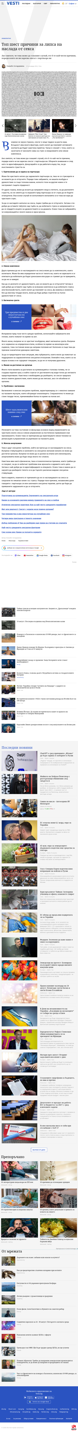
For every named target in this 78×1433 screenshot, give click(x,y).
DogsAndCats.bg (51, 1409)
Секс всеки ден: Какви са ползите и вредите (21, 532)
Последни (26, 3)
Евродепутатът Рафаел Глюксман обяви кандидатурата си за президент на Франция (55, 1034)
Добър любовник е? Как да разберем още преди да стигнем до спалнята (34, 523)
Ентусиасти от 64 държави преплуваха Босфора (36, 1283)
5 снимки (15, 321)
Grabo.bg (36, 1412)
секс (4, 541)
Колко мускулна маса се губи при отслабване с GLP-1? (55, 1126)
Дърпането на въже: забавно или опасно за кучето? (38, 1257)
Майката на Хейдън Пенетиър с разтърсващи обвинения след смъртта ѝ (55, 778)
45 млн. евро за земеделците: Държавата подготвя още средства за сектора (57, 847)
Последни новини (17, 747)
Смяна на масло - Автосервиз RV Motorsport (55, 802)
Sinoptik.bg (26, 1412)
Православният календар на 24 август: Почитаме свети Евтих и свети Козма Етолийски (55, 988)
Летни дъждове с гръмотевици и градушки (35, 1296)
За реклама (17, 1418)
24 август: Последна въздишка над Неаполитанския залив (41, 621)
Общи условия (28, 1418)
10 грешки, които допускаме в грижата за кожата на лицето (57, 1211)
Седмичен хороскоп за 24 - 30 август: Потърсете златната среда (43, 1322)
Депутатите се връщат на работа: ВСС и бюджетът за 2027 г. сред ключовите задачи (55, 1104)
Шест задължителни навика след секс (16, 410)
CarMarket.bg (64, 1409)
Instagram (68, 555)
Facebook (56, 555)
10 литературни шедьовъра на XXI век (17, 1182)
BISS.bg (74, 1409)
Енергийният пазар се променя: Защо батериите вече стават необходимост (42, 661)
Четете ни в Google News (40, 1402)
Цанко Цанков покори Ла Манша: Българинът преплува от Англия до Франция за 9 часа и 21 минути (45, 648)
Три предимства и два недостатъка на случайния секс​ (26, 514)
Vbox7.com (12, 1409)
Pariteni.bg (45, 1412)
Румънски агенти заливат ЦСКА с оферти (34, 1335)
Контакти (69, 1418)
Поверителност (41, 1418)
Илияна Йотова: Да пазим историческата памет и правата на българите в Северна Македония (42, 713)
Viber (19, 555)
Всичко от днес (39, 1150)
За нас (8, 1418)
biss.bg (18, 664)
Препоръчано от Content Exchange (66, 1248)
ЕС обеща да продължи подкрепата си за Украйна (56, 916)
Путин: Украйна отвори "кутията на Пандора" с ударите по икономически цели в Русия (41, 687)
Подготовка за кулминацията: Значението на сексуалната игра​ (30, 495)
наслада (12, 541)
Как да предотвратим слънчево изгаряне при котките (39, 1270)
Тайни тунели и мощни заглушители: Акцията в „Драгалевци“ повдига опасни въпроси (46, 609)
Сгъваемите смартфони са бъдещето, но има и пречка (57, 1079)
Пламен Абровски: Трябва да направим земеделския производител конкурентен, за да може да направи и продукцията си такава (45, 1361)
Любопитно (55, 3)
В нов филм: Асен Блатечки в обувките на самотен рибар (40, 1309)
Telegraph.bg (63, 1412)
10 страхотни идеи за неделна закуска (17, 1210)
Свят (45, 3)
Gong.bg (21, 1409)
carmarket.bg (20, 677)
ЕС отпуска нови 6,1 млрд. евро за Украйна (55, 823)
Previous (3, 130)
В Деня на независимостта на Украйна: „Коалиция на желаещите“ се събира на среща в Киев (57, 1010)
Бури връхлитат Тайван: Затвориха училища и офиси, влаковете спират (57, 893)
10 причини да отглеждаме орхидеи (55, 1182)
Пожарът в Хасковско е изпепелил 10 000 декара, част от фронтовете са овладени (46, 635)
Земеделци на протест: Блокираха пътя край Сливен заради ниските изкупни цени (56, 964)
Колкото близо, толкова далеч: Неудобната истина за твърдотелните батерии (45, 674)
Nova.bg (41, 1409)
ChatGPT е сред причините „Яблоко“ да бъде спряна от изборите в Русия (56, 754)
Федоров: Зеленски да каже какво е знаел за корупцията (56, 940)
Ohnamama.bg (15, 1412)
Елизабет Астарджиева (15, 66)
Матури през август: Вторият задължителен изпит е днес (53, 1056)
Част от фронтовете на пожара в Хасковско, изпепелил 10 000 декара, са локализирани (46, 1374)
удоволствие (23, 541)
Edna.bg (54, 1412)
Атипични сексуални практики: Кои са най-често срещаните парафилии (34, 505)
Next (75, 130)
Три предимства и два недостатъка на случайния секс (16, 315)
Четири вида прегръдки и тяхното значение (21, 518)
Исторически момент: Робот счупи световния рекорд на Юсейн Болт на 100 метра (46, 700)
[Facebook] (39, 1421)
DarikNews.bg (31, 1409)
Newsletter (29, 555)
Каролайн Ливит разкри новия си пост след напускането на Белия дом (46, 724)
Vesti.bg (13, 3)
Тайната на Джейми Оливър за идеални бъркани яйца (56, 1240)
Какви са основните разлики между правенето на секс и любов (30, 500)
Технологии (43, 1083)
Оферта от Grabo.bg (45, 806)
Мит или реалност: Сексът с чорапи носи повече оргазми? (28, 509)
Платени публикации (56, 1418)
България (37, 3)
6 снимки (15, 416)
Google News (43, 555)
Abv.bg (3, 1409)
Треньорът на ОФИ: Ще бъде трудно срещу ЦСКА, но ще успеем (43, 1348)
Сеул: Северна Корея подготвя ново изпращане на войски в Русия (56, 870)
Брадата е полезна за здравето (13, 1239)
